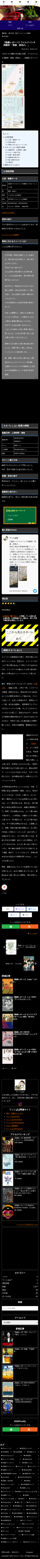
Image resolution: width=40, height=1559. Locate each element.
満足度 (10, 162)
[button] (26, 914)
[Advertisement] (20, 401)
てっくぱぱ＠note (13, 1116)
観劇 (5, 33)
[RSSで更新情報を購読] (29, 926)
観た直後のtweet (13, 160)
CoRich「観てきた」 (11, 616)
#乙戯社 (6, 36)
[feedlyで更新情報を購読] (11, 926)
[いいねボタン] (4, 887)
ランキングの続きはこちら (28, 1224)
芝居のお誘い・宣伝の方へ (10, 1552)
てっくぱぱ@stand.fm (14, 1129)
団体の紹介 (12, 142)
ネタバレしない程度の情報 (15, 147)
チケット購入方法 (14, 152)
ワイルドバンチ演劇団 (10, 235)
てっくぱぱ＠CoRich (14, 1120)
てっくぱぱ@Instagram (15, 1123)
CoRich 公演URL (8, 213)
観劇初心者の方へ (14, 157)
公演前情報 (9, 137)
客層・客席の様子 (14, 155)
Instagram (29, 1552)
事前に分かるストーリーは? (17, 145)
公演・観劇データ (14, 140)
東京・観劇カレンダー (14, 1113)
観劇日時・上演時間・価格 (17, 150)
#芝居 (12, 33)
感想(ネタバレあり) (12, 165)
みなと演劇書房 (12, 1126)
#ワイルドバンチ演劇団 (24, 33)
